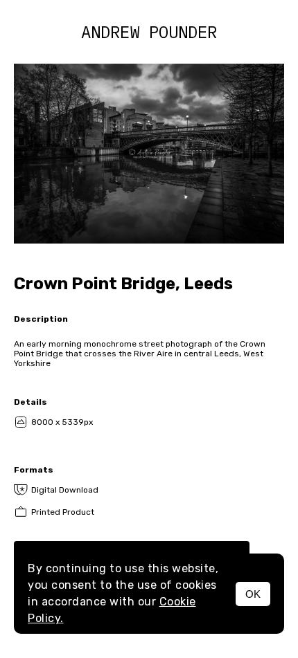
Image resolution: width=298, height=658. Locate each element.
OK (253, 594)
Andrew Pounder (149, 32)
